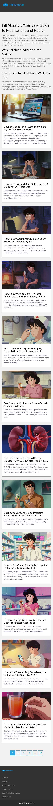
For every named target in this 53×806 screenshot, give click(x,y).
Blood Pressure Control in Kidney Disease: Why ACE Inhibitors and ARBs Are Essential (25, 459)
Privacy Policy (7, 789)
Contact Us (6, 797)
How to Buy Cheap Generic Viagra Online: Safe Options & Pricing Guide (24, 295)
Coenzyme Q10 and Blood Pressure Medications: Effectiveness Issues (23, 514)
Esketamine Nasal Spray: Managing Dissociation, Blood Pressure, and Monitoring (23, 349)
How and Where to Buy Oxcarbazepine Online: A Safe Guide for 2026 (25, 673)
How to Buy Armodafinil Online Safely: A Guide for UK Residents (26, 185)
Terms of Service (8, 785)
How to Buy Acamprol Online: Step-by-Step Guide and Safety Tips (25, 240)
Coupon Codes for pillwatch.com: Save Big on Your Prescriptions (25, 128)
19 (41, 753)
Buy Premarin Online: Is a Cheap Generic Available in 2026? (26, 404)
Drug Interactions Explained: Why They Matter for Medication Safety (25, 726)
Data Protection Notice (11, 793)
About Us (5, 782)
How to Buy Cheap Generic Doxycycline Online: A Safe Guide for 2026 (26, 566)
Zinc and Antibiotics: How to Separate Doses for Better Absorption (25, 621)
